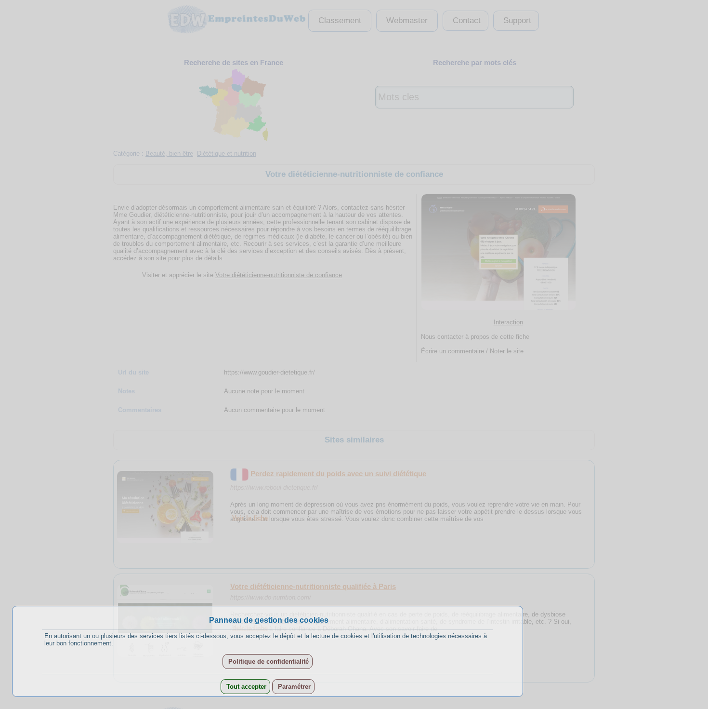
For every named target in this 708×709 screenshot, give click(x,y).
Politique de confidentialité (267, 661)
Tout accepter (245, 686)
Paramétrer (293, 686)
